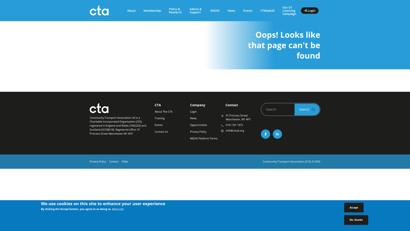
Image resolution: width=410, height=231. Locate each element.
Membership (152, 11)
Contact (114, 161)
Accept (354, 207)
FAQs (125, 161)
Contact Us (161, 131)
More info (118, 209)
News (231, 11)
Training (160, 118)
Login (193, 111)
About (131, 11)
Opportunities (198, 125)
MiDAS (215, 11)
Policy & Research (175, 10)
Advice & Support (196, 10)
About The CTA (163, 111)
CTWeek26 (267, 11)
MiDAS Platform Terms (203, 138)
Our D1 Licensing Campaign (289, 10)
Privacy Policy (198, 131)
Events (247, 11)
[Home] (105, 10)
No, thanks (356, 219)
